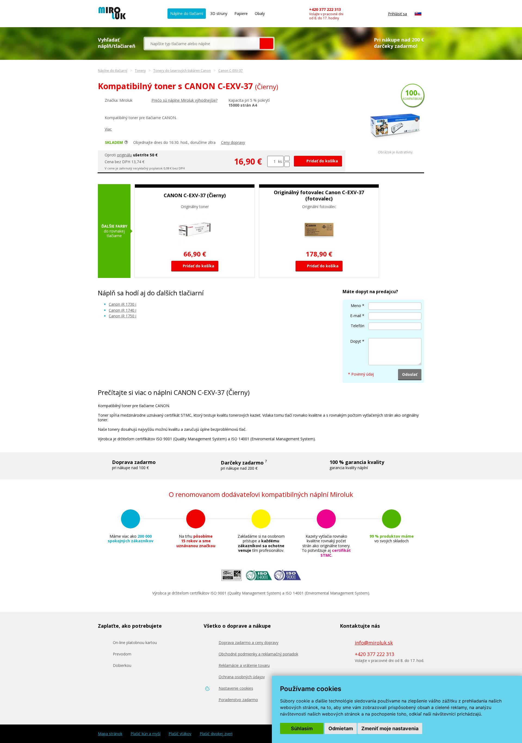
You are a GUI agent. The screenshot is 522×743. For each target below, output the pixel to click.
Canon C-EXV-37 (230, 70)
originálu (124, 154)
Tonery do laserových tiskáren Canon (182, 70)
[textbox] (202, 43)
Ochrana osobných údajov (242, 676)
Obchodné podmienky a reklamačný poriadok (258, 654)
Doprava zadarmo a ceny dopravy (248, 642)
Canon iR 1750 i (122, 315)
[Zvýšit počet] (287, 158)
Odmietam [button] (340, 728)
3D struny (218, 13)
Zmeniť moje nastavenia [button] (389, 728)
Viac (108, 129)
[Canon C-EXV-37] (395, 148)
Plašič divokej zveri (216, 733)
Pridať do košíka (321, 160)
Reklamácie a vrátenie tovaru (244, 665)
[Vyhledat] (266, 43)
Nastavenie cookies (236, 688)
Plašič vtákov (180, 733)
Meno (356, 305)
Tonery (140, 70)
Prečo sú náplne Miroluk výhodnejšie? (184, 100)
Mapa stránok (110, 733)
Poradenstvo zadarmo (238, 699)
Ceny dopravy (233, 142)
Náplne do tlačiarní (186, 13)
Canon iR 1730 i (122, 304)
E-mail (355, 315)
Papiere (241, 13)
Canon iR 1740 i (122, 310)
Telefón (357, 325)
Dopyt (355, 341)
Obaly (260, 13)
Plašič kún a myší (145, 733)
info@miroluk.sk (374, 642)
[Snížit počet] (287, 164)
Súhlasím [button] (302, 728)
